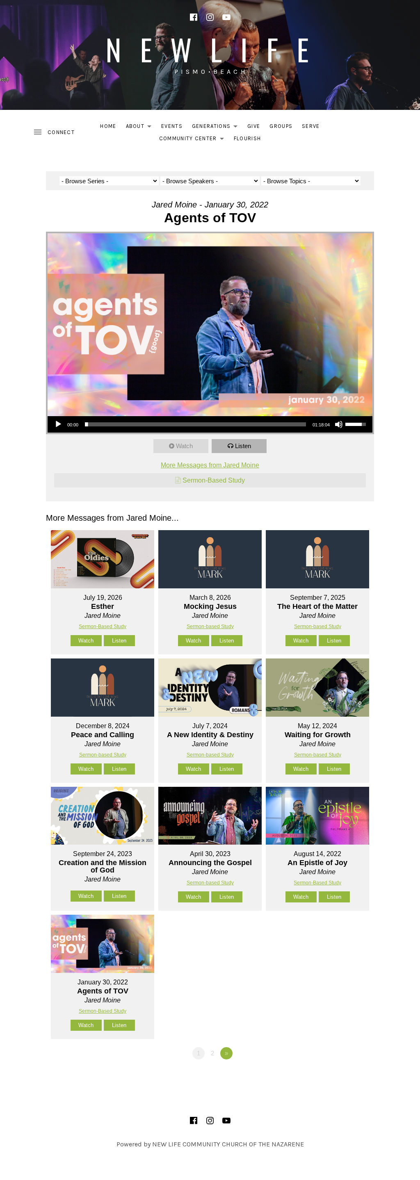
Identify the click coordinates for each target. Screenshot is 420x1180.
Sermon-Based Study (214, 480)
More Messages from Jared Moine (210, 465)
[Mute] (339, 424)
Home (108, 126)
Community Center (193, 140)
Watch (184, 445)
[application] (210, 424)
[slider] (195, 424)
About (141, 127)
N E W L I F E (210, 49)
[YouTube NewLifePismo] (226, 17)
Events (172, 126)
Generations (217, 127)
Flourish (247, 138)
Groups (280, 126)
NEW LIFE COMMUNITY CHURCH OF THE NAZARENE (228, 1144)
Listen (243, 445)
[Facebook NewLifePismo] (194, 17)
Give (253, 126)
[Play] (58, 424)
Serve (311, 126)
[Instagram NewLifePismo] (210, 17)
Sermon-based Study (210, 626)
